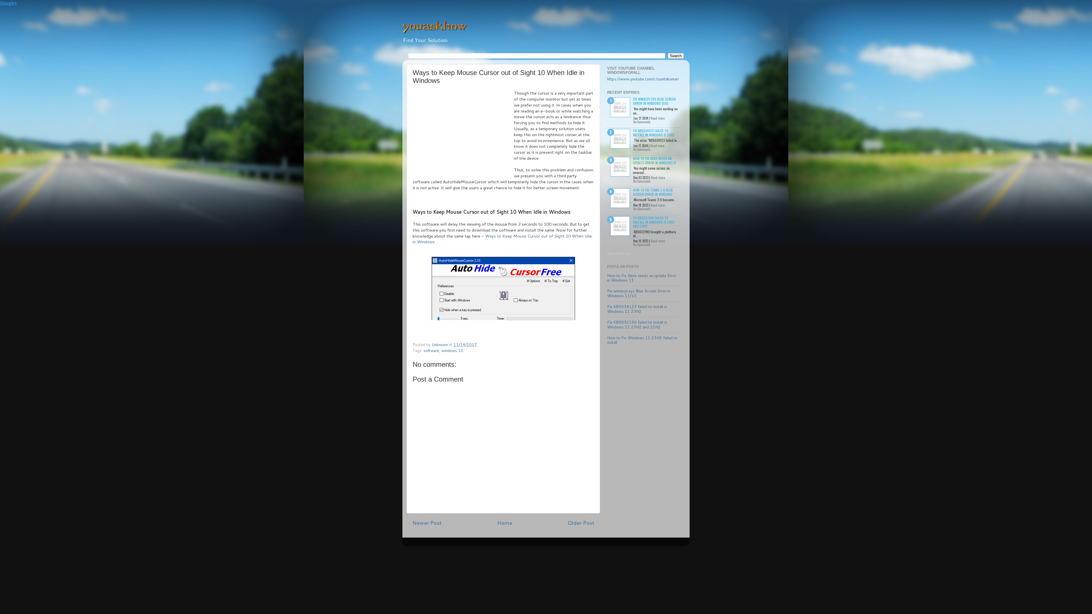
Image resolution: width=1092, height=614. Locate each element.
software (431, 350)
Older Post (581, 522)
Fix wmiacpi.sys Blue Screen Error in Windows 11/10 (654, 101)
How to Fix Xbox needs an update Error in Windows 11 (654, 160)
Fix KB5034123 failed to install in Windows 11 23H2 (654, 132)
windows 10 (452, 350)
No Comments (642, 122)
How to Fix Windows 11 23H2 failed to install (642, 340)
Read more (658, 118)
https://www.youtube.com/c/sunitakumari (643, 79)
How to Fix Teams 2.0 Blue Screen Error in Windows (653, 192)
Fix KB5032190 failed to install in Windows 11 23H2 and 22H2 (654, 221)
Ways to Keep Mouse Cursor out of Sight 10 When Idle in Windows (502, 239)
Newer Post (427, 522)
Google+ (8, 3)
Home (504, 522)
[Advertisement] (463, 133)
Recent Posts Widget (619, 253)
